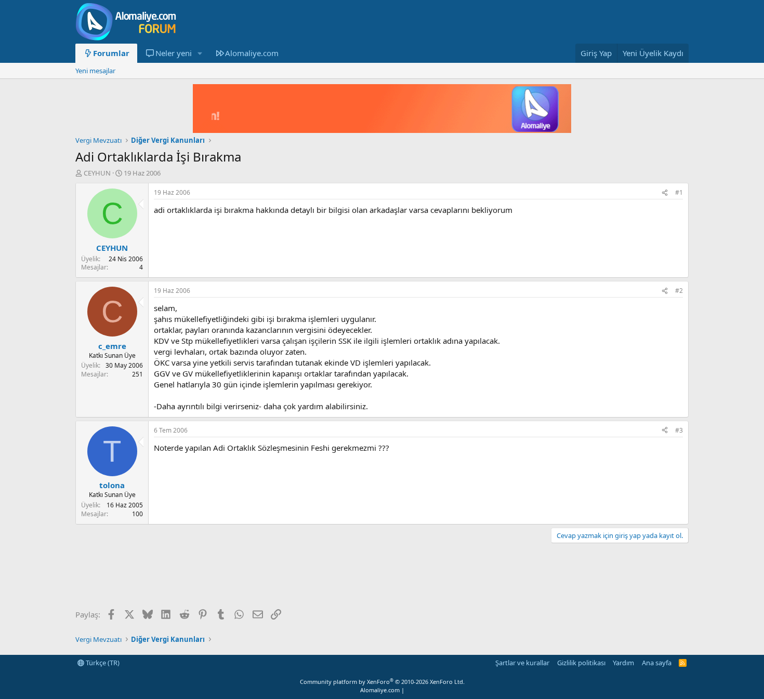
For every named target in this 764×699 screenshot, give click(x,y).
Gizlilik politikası (581, 662)
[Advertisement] (264, 577)
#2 (679, 290)
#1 (679, 192)
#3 (679, 430)
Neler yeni (173, 53)
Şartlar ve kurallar (522, 662)
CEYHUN (97, 173)
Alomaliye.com (252, 53)
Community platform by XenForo (382, 681)
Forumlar (111, 53)
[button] (199, 53)
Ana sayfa (656, 662)
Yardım (623, 662)
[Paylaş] (664, 193)
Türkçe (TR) (102, 662)
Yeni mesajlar (95, 70)
